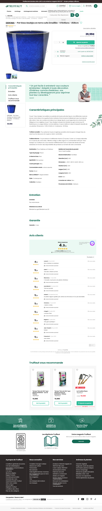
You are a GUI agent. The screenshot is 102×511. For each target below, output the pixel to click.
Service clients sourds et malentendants (60, 478)
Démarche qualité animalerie (85, 472)
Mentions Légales (77, 508)
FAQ (30, 479)
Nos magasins (33, 477)
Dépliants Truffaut (11, 487)
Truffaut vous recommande (13, 99)
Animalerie (44, 11)
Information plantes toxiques (85, 468)
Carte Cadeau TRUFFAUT (60, 468)
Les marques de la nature (37, 481)
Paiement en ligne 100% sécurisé (88, 61)
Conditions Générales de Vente (18, 508)
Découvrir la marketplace (60, 481)
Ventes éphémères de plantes (85, 477)
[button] (46, 51)
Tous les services (58, 486)
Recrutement (33, 470)
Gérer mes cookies (11, 483)
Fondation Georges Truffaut (37, 464)
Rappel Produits (10, 475)
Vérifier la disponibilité (87, 56)
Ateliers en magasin (59, 475)
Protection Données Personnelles (62, 508)
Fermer (63, 19)
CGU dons (9, 471)
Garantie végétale (81, 464)
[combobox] (36, 6)
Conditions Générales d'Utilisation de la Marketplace (40, 508)
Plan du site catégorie (12, 491)
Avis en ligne (9, 485)
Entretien (11, 91)
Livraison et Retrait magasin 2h (62, 464)
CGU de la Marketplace (13, 466)
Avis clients (12, 95)
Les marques (33, 483)
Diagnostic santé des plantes (85, 466)
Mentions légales (11, 473)
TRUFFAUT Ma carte (58, 466)
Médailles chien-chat (82, 473)
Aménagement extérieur (31, 11)
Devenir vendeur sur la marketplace (59, 483)
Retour (9, 15)
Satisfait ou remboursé (60, 473)
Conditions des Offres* (88, 508)
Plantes (9, 11)
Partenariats (33, 468)
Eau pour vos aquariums (83, 475)
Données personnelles (12, 477)
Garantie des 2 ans (11, 479)
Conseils (80, 11)
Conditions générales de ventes (15, 464)
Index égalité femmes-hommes (39, 472)
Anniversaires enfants (59, 470)
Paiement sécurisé (58, 472)
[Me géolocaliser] (77, 15)
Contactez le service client (14, 499)
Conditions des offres (12, 489)
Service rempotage (82, 470)
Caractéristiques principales (15, 87)
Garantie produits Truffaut (14, 481)
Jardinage (17, 11)
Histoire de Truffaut (35, 466)
